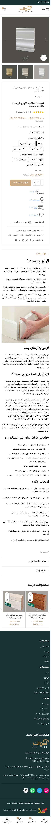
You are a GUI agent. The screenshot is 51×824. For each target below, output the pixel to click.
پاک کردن (38, 170)
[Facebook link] (30, 240)
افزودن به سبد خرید (20, 182)
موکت (46, 661)
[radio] (40, 143)
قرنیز (35, 87)
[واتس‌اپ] (32, 790)
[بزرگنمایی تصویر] (43, 58)
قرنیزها (8, 294)
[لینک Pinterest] (23, 240)
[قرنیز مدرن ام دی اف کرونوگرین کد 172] (14, 601)
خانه (42, 87)
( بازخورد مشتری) (24, 112)
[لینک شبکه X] (27, 240)
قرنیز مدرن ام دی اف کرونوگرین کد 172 (14, 616)
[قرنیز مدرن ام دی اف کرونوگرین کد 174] (37, 601)
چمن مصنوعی (43, 687)
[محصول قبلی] (42, 97)
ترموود (46, 677)
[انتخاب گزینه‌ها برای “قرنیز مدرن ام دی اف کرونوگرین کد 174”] (30, 599)
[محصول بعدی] (35, 97)
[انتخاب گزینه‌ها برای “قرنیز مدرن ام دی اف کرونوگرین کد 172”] (7, 599)
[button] (46, 40)
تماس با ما (44, 709)
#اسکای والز (44, 552)
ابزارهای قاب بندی (41, 692)
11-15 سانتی (39, 91)
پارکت (46, 651)
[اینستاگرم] (46, 790)
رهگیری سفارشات (41, 718)
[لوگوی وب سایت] (25, 9)
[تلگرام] (39, 790)
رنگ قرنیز (39, 138)
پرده (47, 673)
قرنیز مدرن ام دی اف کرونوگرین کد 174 (37, 616)
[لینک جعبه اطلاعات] (25, 192)
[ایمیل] (25, 790)
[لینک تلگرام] (16, 240)
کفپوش (46, 656)
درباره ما (45, 704)
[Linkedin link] (19, 240)
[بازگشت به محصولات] (39, 97)
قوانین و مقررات (42, 713)
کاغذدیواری (44, 646)
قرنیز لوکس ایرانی (22, 87)
